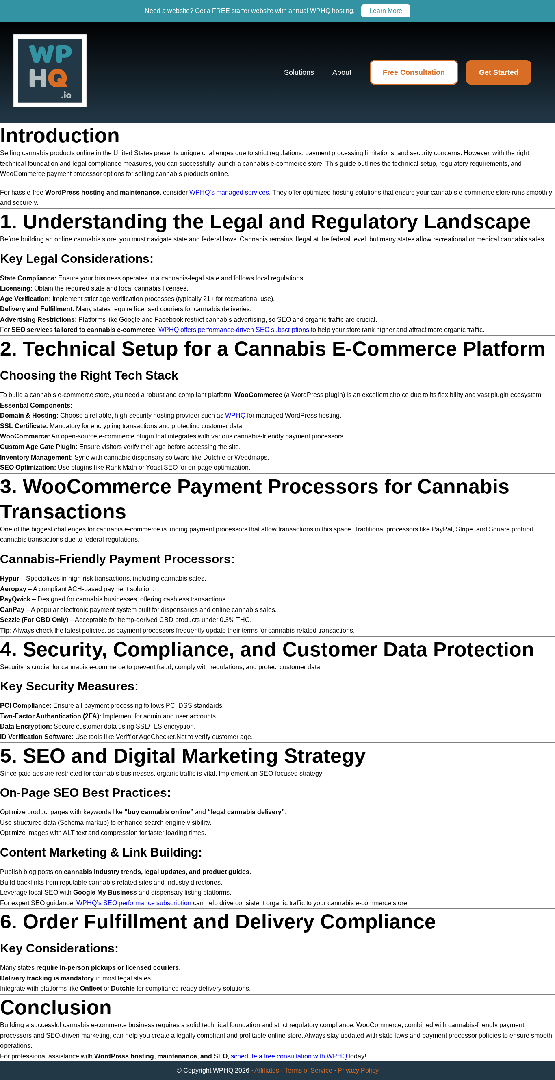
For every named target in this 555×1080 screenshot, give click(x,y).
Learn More (385, 10)
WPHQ (235, 415)
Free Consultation (414, 72)
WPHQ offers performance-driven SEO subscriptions (233, 329)
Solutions (299, 72)
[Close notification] (542, 11)
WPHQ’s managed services (229, 192)
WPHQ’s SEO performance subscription (133, 903)
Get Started (498, 72)
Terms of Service (308, 1070)
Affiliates (266, 1070)
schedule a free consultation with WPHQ (289, 1056)
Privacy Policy (358, 1070)
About (341, 72)
